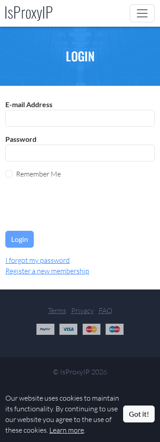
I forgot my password (37, 260)
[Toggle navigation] (142, 13)
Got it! (139, 414)
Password (20, 139)
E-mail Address (28, 104)
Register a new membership (47, 270)
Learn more (66, 430)
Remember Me (38, 173)
